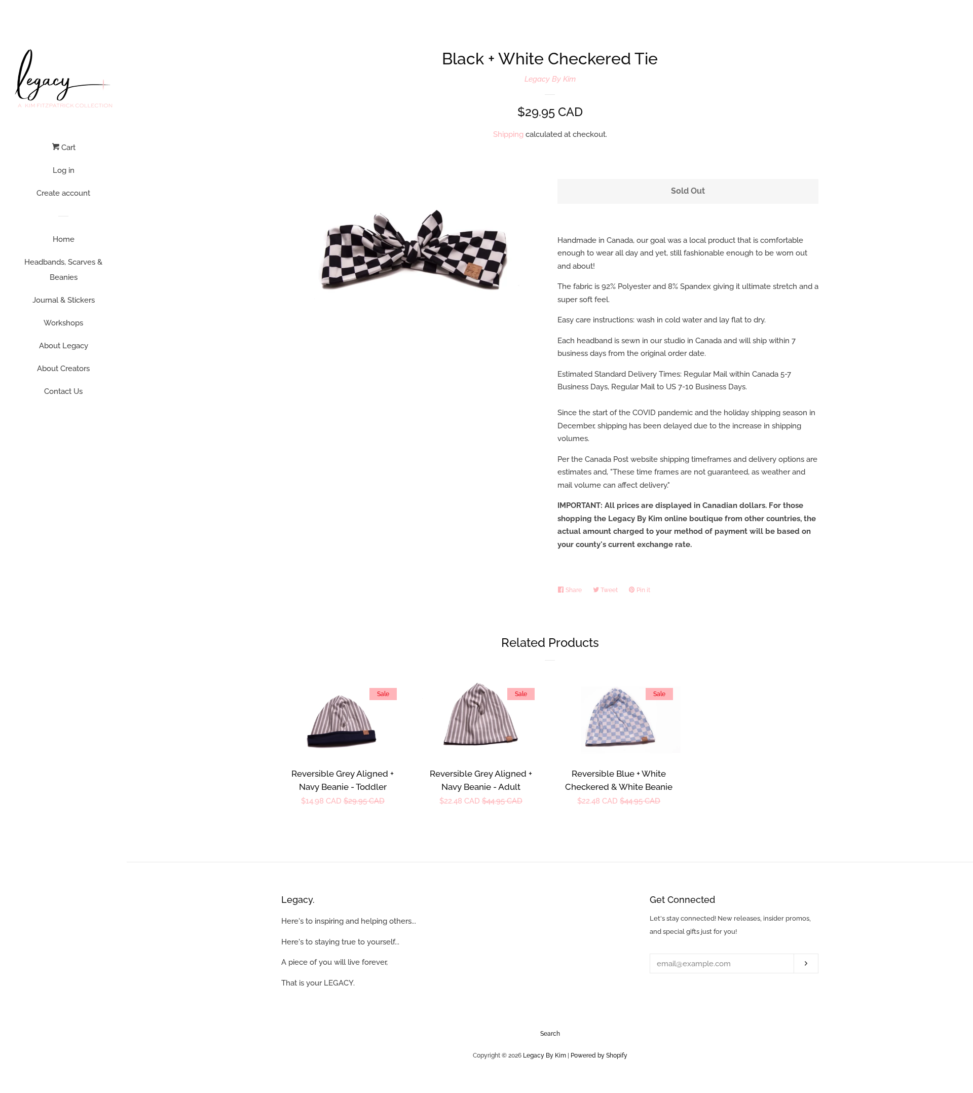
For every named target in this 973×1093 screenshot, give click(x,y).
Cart (67, 147)
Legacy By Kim (550, 79)
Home (63, 239)
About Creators (63, 368)
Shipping (508, 134)
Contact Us (63, 391)
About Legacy (63, 345)
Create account (63, 193)
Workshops (63, 322)
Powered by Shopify (599, 1055)
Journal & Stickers (63, 300)
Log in (63, 170)
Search (550, 1033)
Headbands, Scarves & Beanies (63, 270)
